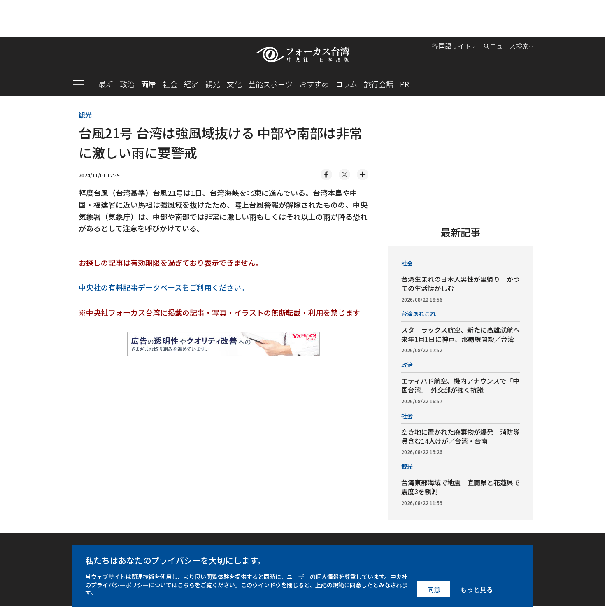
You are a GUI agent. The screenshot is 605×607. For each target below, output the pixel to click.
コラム (346, 84)
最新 (105, 84)
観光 (212, 84)
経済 (191, 84)
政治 (127, 84)
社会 (170, 84)
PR (404, 84)
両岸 (148, 84)
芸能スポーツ (270, 84)
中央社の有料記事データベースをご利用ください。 (164, 287)
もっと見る (476, 589)
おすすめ (314, 84)
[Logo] (302, 54)
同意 (433, 589)
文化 (234, 84)
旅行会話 (378, 84)
